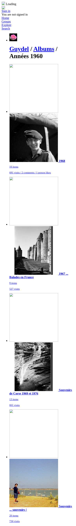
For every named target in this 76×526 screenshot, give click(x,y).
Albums (43, 48)
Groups (6, 21)
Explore (6, 25)
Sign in (6, 11)
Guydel (19, 48)
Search (6, 28)
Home (5, 18)
